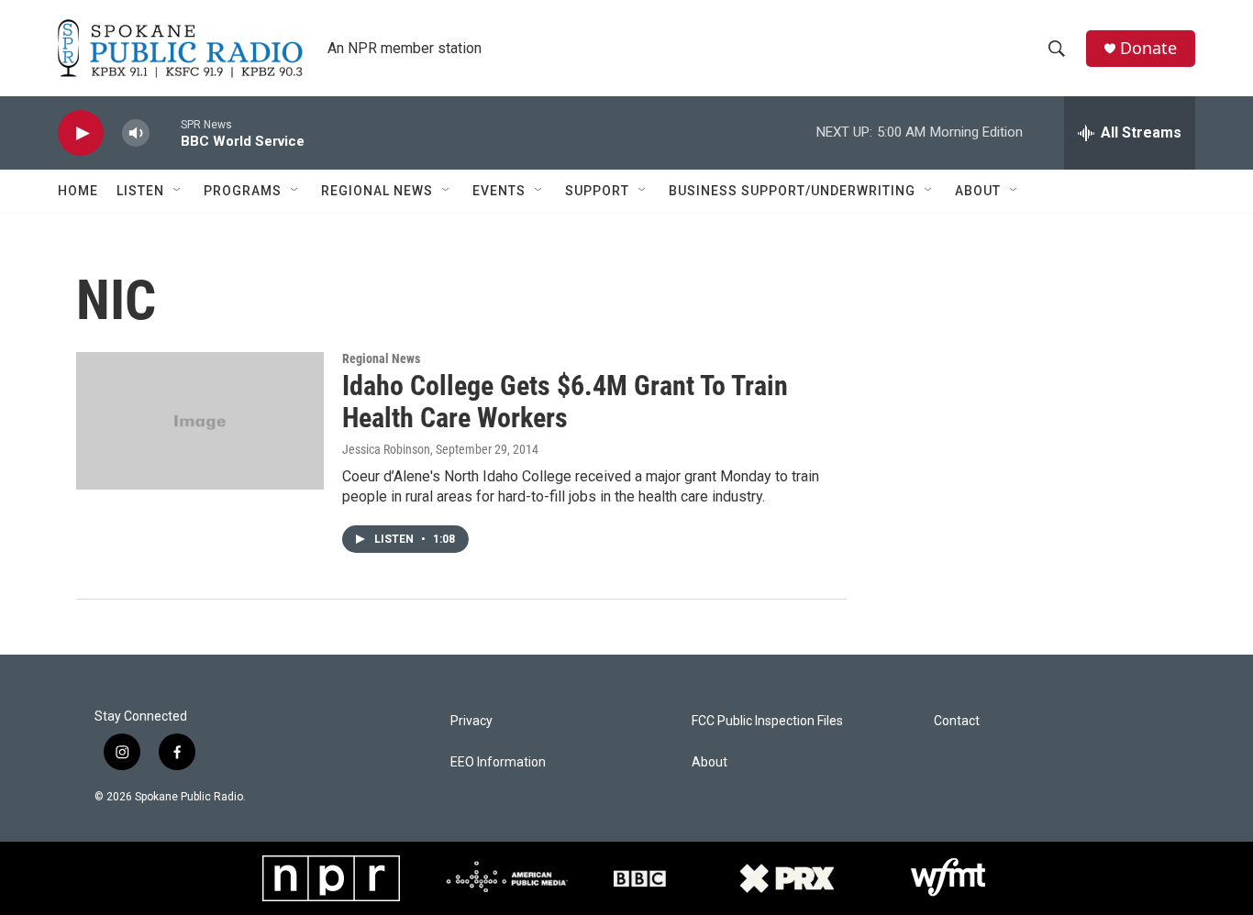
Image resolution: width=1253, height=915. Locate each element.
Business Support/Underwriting (792, 190)
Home (78, 190)
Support (597, 190)
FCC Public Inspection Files (767, 721)
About (978, 190)
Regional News (377, 190)
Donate (1148, 48)
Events (499, 190)
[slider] (165, 132)
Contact (957, 721)
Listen (140, 190)
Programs (243, 190)
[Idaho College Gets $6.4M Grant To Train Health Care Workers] (200, 421)
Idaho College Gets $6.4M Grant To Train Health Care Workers (565, 401)
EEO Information (498, 762)
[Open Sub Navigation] (178, 190)
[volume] (135, 133)
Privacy (471, 721)
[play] (80, 133)
